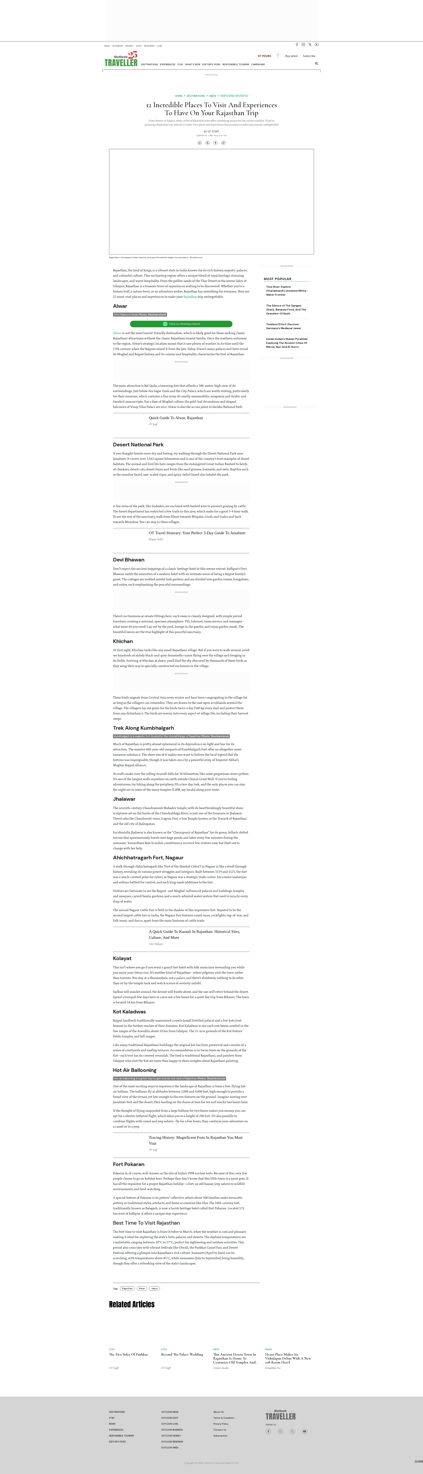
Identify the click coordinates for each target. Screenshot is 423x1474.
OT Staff (213, 131)
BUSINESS (118, 45)
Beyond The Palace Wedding (182, 1253)
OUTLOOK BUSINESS (172, 1328)
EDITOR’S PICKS (117, 1340)
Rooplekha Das (273, 1267)
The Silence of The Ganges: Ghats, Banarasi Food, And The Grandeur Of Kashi (286, 208)
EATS (139, 45)
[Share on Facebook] (215, 143)
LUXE (159, 45)
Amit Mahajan (156, 843)
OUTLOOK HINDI (169, 1346)
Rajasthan (190, 196)
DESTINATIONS (117, 1311)
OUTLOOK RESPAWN (172, 1340)
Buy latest (292, 56)
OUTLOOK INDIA (169, 1311)
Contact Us (219, 1328)
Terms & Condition (223, 1316)
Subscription (220, 1334)
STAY (112, 1316)
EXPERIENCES (116, 1328)
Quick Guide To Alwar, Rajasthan (176, 317)
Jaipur (154, 1187)
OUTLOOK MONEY (171, 1334)
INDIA (107, 45)
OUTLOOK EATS (169, 1316)
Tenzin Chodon (221, 1267)
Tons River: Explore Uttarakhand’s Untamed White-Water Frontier (287, 190)
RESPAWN (149, 45)
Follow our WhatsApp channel (184, 223)
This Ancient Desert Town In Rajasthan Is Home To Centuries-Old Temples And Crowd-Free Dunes (234, 1259)
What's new (192, 64)
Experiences (167, 64)
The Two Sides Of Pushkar (128, 1253)
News (268, 1248)
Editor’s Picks (211, 64)
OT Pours (264, 56)
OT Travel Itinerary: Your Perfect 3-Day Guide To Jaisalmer (197, 432)
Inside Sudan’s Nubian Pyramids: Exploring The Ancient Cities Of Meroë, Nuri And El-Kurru (287, 242)
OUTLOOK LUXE (169, 1322)
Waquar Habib (156, 438)
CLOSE (419, 1461)
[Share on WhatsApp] (200, 143)
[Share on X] (208, 143)
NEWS (112, 1322)
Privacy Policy (221, 1322)
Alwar (117, 232)
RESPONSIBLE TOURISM (121, 1334)
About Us (218, 1311)
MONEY (130, 45)
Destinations (149, 64)
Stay (180, 64)
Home (178, 95)
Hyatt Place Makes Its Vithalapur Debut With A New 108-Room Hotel (288, 1257)
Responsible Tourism (236, 64)
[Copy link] (223, 143)
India (213, 95)
